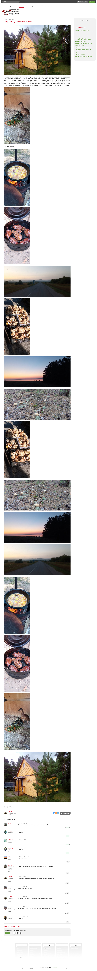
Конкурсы (59, 953)
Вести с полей (45, 6)
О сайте (59, 947)
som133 (10, 811)
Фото (27, 6)
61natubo (10, 831)
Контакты (59, 949)
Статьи (37, 6)
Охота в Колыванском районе (84, 43)
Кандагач (10, 839)
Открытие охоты (47, 947)
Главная (5, 6)
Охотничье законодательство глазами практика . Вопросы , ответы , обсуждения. (83, 49)
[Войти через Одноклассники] (17, 933)
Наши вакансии (60, 956)
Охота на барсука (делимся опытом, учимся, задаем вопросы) (85, 31)
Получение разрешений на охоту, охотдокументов (84, 53)
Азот (77, 34)
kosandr (10, 887)
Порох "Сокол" (80, 45)
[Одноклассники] (56, 813)
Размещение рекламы (62, 958)
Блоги (15, 6)
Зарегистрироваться (82, 1)
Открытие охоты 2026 (85, 20)
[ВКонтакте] (54, 813)
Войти (91, 1)
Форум (10, 6)
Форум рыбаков (74, 947)
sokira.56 (10, 848)
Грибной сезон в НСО (81, 41)
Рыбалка (64, 6)
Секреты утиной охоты (82, 36)
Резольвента (54, 967)
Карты (52, 6)
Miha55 (10, 823)
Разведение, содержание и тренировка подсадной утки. (83, 38)
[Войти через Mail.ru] (20, 933)
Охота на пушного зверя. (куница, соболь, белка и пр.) (84, 57)
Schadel (10, 917)
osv (9, 856)
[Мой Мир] (58, 813)
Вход (18, 947)
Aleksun (10, 865)
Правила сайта (20, 951)
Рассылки (46, 957)
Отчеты (21, 6)
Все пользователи (61, 951)
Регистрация (19, 949)
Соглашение (19, 953)
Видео (32, 6)
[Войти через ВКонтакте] (14, 933)
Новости (46, 949)
